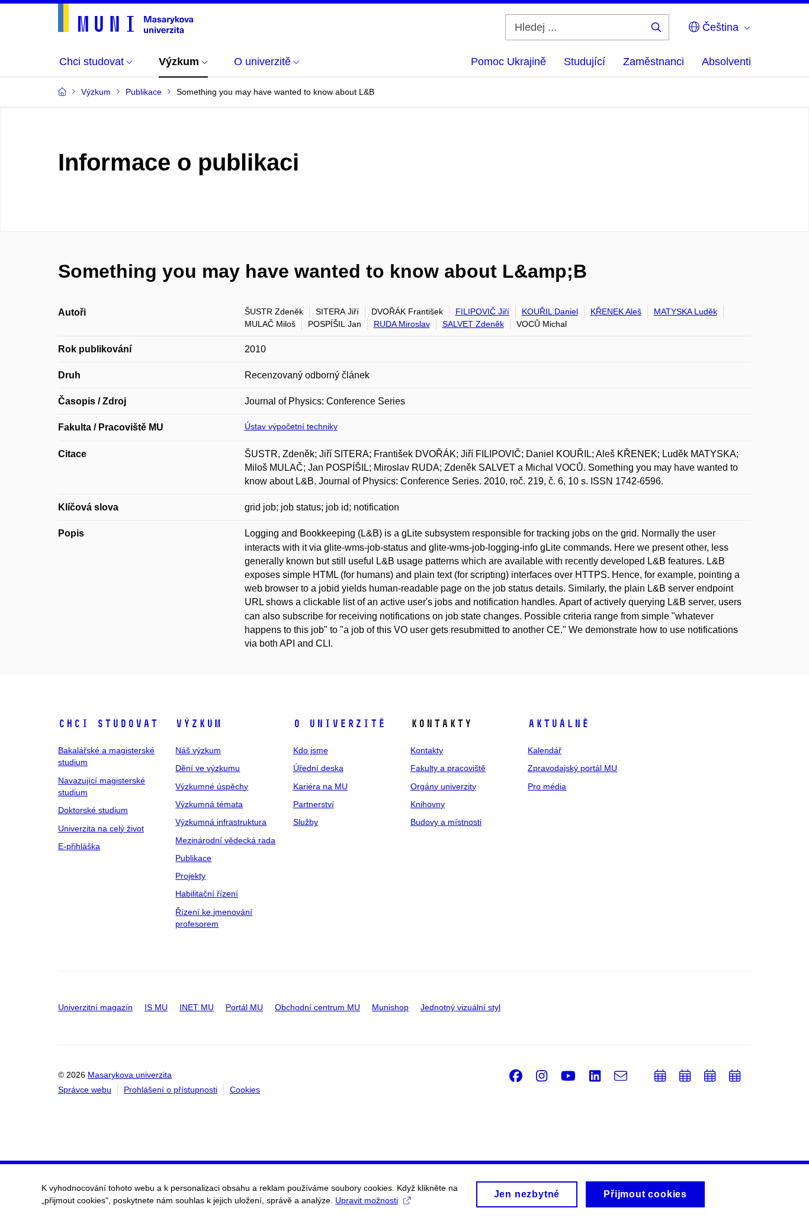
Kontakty (426, 750)
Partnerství (313, 804)
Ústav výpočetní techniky (291, 426)
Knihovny (427, 804)
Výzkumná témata (209, 804)
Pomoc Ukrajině (508, 62)
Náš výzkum (198, 750)
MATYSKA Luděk (685, 311)
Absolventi (726, 62)
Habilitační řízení (206, 893)
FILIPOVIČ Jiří (482, 311)
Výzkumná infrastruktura (221, 822)
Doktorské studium (93, 810)
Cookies (245, 1089)
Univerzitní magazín (95, 1007)
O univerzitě (339, 723)
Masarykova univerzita (130, 1075)
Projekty (190, 876)
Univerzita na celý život (101, 828)
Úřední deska (318, 768)
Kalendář (544, 750)
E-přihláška (79, 846)
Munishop (390, 1007)
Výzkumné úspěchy (211, 786)
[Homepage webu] (125, 18)
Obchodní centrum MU (317, 1007)
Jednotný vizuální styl (460, 1007)
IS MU (156, 1007)
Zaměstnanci (653, 62)
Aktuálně (558, 723)
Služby (305, 822)
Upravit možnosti (366, 1200)
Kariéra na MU (320, 786)
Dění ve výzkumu (207, 768)
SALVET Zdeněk (473, 324)
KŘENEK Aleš (615, 311)
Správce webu (84, 1089)
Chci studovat (108, 723)
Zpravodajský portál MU (572, 768)
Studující (584, 62)
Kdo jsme (310, 750)
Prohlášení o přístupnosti (170, 1089)
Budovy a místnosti (445, 822)
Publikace (193, 858)
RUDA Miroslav (402, 324)
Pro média (547, 786)
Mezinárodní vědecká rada (225, 840)
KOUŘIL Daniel (550, 311)
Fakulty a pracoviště (448, 768)
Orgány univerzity (443, 786)
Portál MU (244, 1007)
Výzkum (198, 723)
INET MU (196, 1007)
